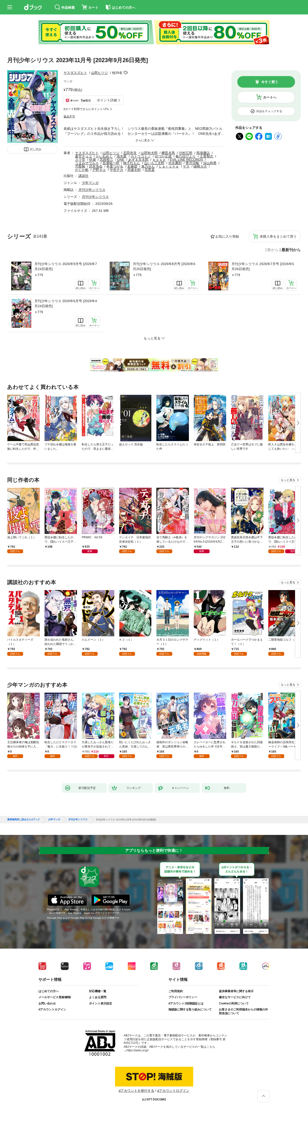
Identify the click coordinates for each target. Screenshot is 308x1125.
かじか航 (82, 170)
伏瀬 (92, 160)
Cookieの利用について (234, 1003)
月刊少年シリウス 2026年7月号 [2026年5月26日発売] (262, 266)
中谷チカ (116, 170)
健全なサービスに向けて (235, 997)
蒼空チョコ (83, 156)
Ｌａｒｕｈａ (169, 166)
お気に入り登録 (227, 236)
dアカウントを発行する (136, 1090)
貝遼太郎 (134, 170)
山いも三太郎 (154, 163)
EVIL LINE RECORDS (186, 160)
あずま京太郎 (138, 160)
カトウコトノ (141, 156)
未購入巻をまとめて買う (278, 236)
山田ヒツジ (99, 73)
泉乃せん (148, 166)
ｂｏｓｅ (159, 160)
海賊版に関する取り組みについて (190, 1009)
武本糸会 (96, 166)
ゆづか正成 (163, 156)
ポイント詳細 (107, 100)
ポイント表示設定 (100, 1003)
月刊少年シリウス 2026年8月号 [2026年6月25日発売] (164, 266)
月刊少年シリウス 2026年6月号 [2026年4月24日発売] (65, 303)
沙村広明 (185, 153)
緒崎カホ (200, 166)
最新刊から (291, 250)
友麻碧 (132, 166)
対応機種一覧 (97, 991)
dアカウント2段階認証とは (186, 1003)
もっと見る (288, 480)
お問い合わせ (47, 1003)
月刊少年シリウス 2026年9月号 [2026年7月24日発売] (65, 266)
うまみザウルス (87, 163)
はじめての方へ (48, 991)
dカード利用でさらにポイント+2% (86, 109)
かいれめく (104, 156)
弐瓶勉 (80, 166)
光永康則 (175, 163)
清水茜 (121, 156)
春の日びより (185, 156)
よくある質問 (97, 997)
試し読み (35, 149)
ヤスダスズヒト (75, 73)
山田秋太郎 (149, 153)
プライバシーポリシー (182, 997)
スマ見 (80, 160)
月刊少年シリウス (91, 190)
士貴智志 (206, 156)
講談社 (83, 176)
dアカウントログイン (52, 1009)
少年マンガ (90, 183)
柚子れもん (131, 163)
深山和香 (210, 163)
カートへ (269, 97)
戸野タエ (99, 170)
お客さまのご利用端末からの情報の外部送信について (243, 1011)
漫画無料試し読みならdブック (23, 819)
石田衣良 (130, 153)
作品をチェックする (269, 111)
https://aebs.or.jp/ (137, 1050)
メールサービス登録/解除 (54, 997)
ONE (120, 160)
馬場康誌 (203, 153)
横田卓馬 (168, 153)
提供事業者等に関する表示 (236, 991)
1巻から (272, 250)
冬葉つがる (114, 166)
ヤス (186, 166)
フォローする (125, 72)
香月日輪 (192, 163)
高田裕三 (106, 160)
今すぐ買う (269, 82)
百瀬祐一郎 (111, 163)
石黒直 (150, 170)
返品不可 (69, 116)
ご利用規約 (175, 991)
